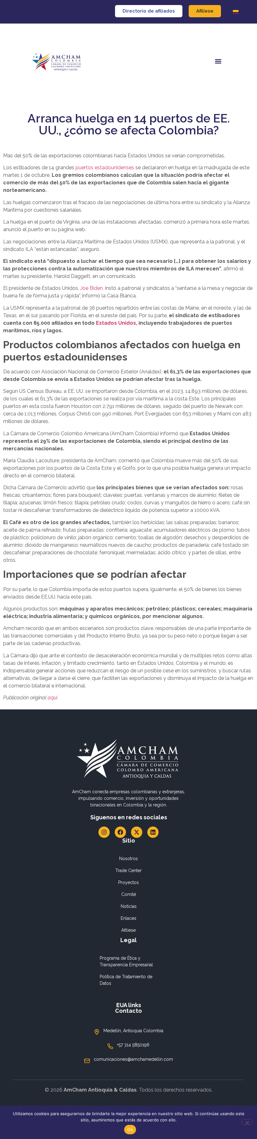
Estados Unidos (116, 323)
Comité (128, 894)
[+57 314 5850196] (110, 1046)
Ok (130, 1129)
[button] (218, 61)
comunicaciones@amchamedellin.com (133, 1059)
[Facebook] (120, 832)
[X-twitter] (136, 832)
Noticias (129, 906)
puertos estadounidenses (105, 168)
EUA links (128, 1005)
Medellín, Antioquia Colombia (133, 1030)
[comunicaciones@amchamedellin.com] (87, 1061)
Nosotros (128, 858)
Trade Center (128, 870)
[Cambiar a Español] (236, 12)
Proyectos (128, 882)
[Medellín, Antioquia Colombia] (97, 1032)
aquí (52, 698)
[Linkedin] (153, 832)
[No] (247, 1122)
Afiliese (128, 930)
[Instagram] (104, 832)
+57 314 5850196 (133, 1044)
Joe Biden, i (92, 288)
